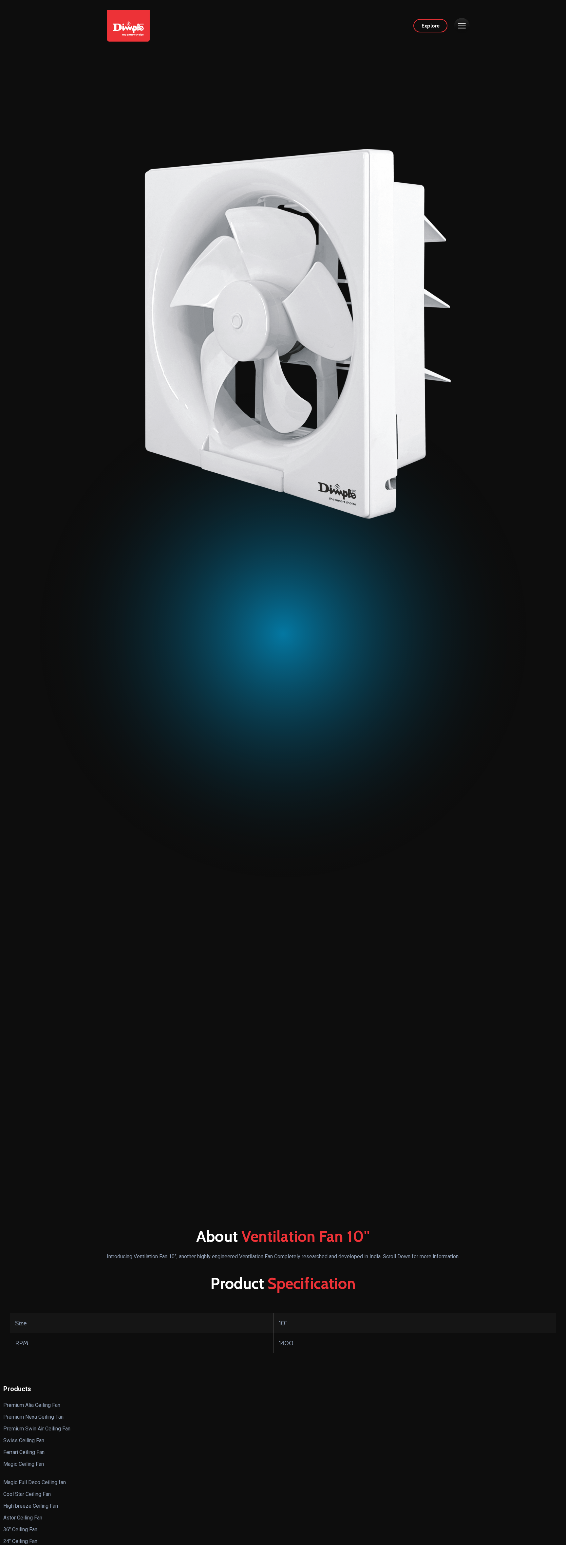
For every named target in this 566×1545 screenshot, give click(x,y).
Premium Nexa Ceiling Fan (33, 1417)
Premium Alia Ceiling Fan (31, 1405)
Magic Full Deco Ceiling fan (34, 1482)
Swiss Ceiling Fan (23, 1440)
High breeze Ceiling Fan (30, 1506)
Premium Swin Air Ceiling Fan (36, 1429)
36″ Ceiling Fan (20, 1529)
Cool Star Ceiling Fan (27, 1494)
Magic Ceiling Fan (23, 1464)
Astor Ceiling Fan (22, 1518)
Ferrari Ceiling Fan (24, 1452)
